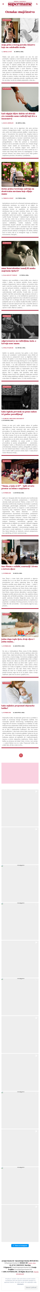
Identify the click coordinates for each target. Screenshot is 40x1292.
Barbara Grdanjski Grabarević (13, 418)
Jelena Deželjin (8, 123)
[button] (20, 808)
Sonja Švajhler (8, 347)
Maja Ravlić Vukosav (10, 275)
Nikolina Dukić (8, 198)
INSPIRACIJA (6, 163)
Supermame (7, 493)
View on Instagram (21, 1245)
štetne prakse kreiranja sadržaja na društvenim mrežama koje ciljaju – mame (17, 191)
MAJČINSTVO (7, 20)
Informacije (20, 1284)
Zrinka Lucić (7, 51)
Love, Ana (32, 1263)
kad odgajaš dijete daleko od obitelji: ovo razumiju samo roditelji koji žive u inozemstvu (19, 116)
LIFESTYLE (6, 541)
